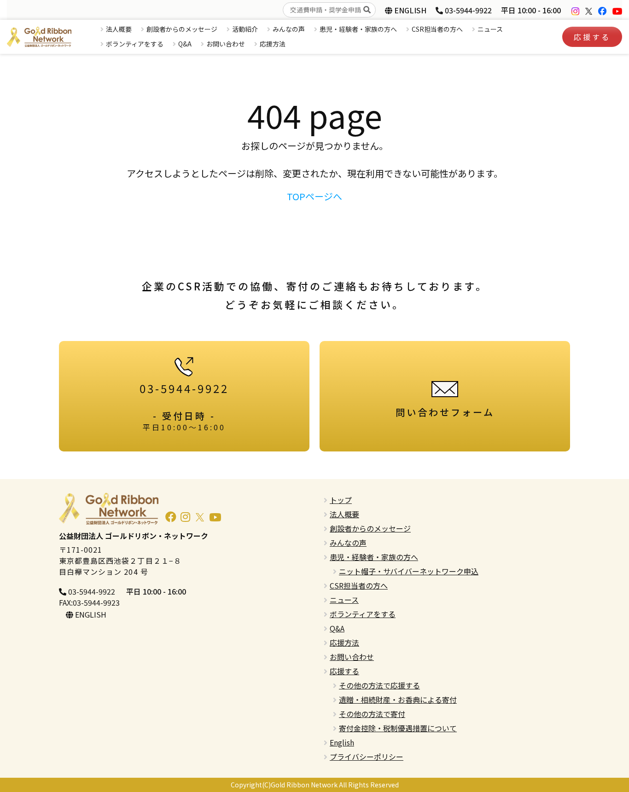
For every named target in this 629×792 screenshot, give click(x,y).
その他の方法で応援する (379, 685)
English (342, 742)
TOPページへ (314, 196)
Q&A (185, 43)
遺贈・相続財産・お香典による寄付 (398, 699)
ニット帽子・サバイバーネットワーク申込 (408, 571)
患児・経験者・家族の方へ (358, 29)
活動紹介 (245, 29)
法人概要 (119, 29)
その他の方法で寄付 (372, 713)
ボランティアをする (134, 43)
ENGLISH (409, 10)
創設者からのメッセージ (181, 29)
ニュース (490, 29)
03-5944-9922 (467, 10)
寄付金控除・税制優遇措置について (398, 728)
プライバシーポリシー (366, 756)
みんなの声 (289, 29)
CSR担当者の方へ (437, 29)
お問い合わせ (225, 43)
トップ (341, 499)
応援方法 (272, 43)
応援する (592, 36)
